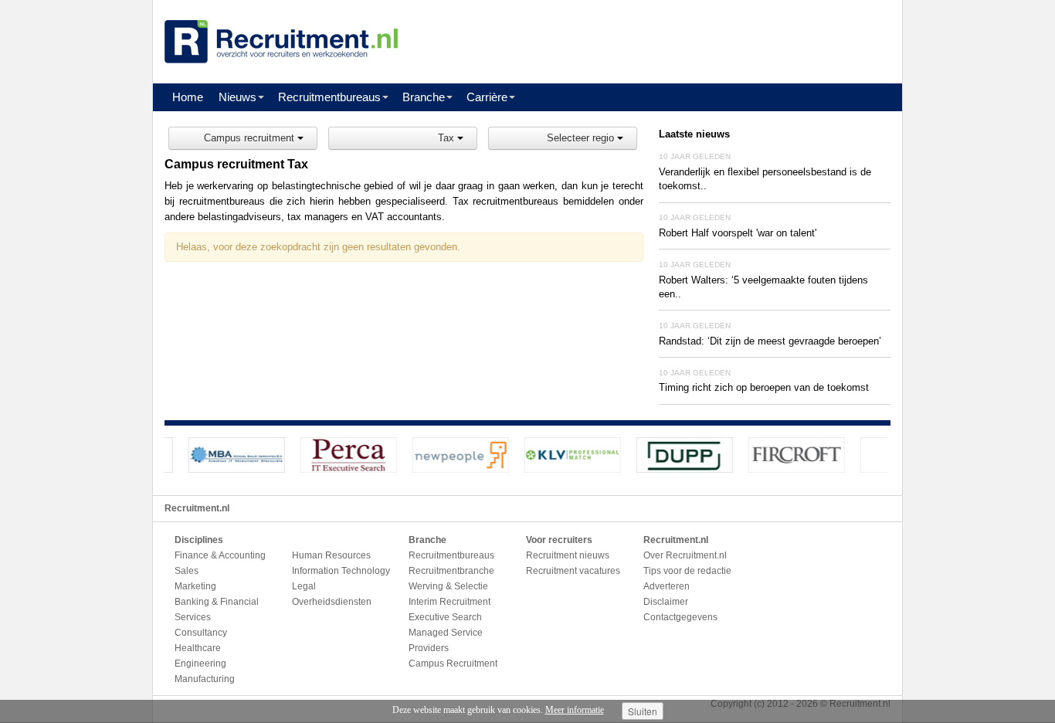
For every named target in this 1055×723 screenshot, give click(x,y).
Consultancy (201, 632)
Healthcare (198, 648)
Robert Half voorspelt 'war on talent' (737, 233)
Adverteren (666, 586)
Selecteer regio (582, 138)
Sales (186, 570)
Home (187, 97)
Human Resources (331, 555)
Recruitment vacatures (573, 570)
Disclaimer (665, 601)
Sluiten (642, 711)
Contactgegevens (680, 617)
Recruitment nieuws (567, 555)
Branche (423, 97)
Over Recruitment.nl (685, 555)
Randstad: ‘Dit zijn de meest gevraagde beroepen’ (770, 341)
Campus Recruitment (453, 663)
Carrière (486, 97)
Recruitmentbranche (451, 570)
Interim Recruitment (449, 601)
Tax (447, 138)
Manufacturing (205, 679)
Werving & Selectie (448, 586)
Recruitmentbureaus (329, 97)
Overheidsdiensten (331, 601)
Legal (304, 586)
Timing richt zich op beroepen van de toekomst (764, 387)
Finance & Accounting (220, 555)
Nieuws (237, 97)
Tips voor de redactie (687, 570)
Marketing (195, 586)
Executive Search (445, 617)
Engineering (200, 663)
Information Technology (341, 570)
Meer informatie (574, 709)
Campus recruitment (250, 138)
